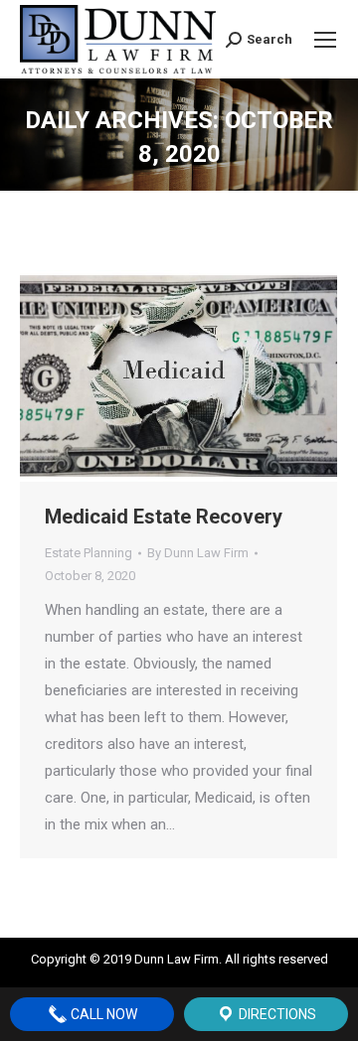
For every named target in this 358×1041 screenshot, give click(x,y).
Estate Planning (88, 552)
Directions (276, 1014)
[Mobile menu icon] (325, 40)
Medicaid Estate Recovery (163, 516)
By (198, 552)
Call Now (102, 1014)
